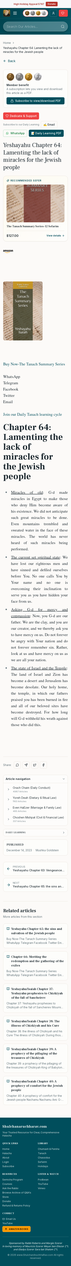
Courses (7, 1183)
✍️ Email (49, 124)
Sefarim (42, 1161)
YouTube (43, 1183)
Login (5, 1161)
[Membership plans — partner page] (35, 13)
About (5, 1157)
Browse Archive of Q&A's (16, 1192)
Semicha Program (12, 1179)
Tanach (42, 1153)
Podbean (43, 1179)
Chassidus (44, 1157)
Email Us (11, 1218)
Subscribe (8, 1166)
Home (7, 42)
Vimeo (41, 1188)
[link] (35, 50)
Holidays (43, 1166)
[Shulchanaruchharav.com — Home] (6, 13)
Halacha (7, 1153)
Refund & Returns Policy (16, 1205)
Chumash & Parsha (48, 1148)
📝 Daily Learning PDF (46, 133)
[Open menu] (15, 13)
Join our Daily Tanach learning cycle (32, 414)
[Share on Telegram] (26, 765)
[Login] (53, 13)
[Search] (63, 27)
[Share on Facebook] (43, 765)
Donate (52, 4)
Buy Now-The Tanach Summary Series (34, 364)
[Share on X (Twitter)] (34, 765)
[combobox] (35, 26)
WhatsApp (17, 133)
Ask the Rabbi (10, 1188)
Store (5, 1196)
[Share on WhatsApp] (17, 765)
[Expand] (8, 789)
